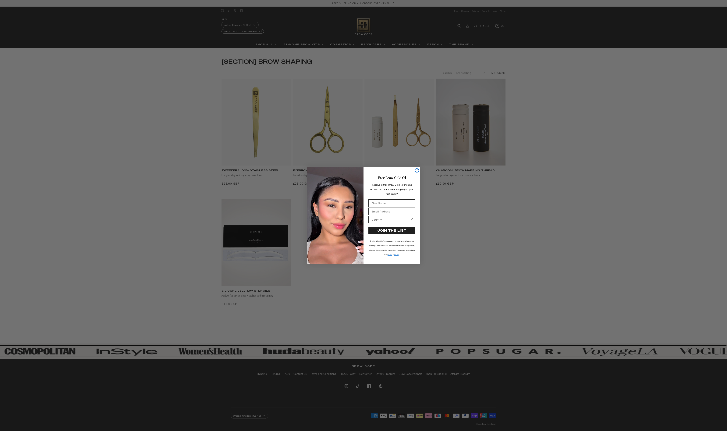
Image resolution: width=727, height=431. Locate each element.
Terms (390, 255)
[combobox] (391, 219)
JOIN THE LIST (391, 230)
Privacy (396, 255)
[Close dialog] (417, 170)
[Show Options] (412, 219)
